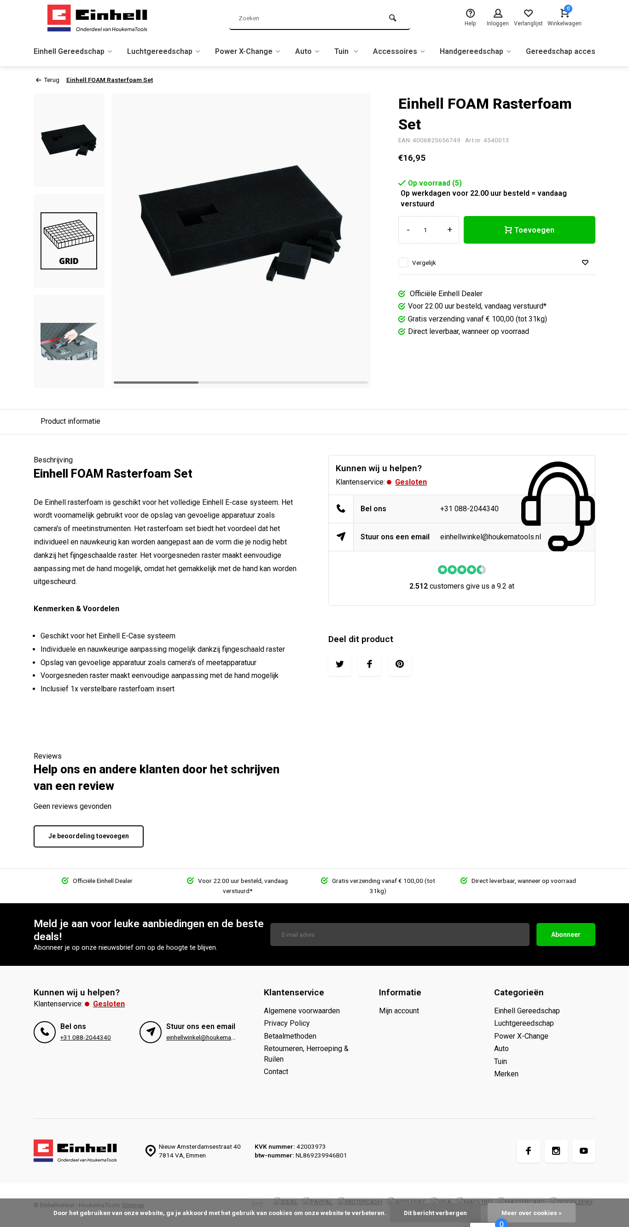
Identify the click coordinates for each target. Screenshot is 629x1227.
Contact (276, 1071)
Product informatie (70, 421)
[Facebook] (528, 1151)
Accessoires (395, 51)
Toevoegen (534, 230)
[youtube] (583, 1151)
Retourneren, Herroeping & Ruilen (306, 1053)
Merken (506, 1073)
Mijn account (399, 1010)
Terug (51, 79)
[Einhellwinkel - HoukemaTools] (102, 18)
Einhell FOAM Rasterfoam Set (109, 79)
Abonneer (566, 934)
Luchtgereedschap (159, 51)
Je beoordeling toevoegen (88, 836)
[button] (352, 240)
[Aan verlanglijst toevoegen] (585, 262)
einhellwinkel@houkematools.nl (490, 536)
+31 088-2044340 (469, 508)
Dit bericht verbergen (435, 1212)
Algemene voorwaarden (302, 1010)
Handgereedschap (471, 51)
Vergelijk (424, 262)
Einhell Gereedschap (69, 51)
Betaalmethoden (290, 1036)
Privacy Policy (287, 1023)
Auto (303, 51)
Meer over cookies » (531, 1212)
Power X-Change (244, 51)
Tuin (342, 51)
